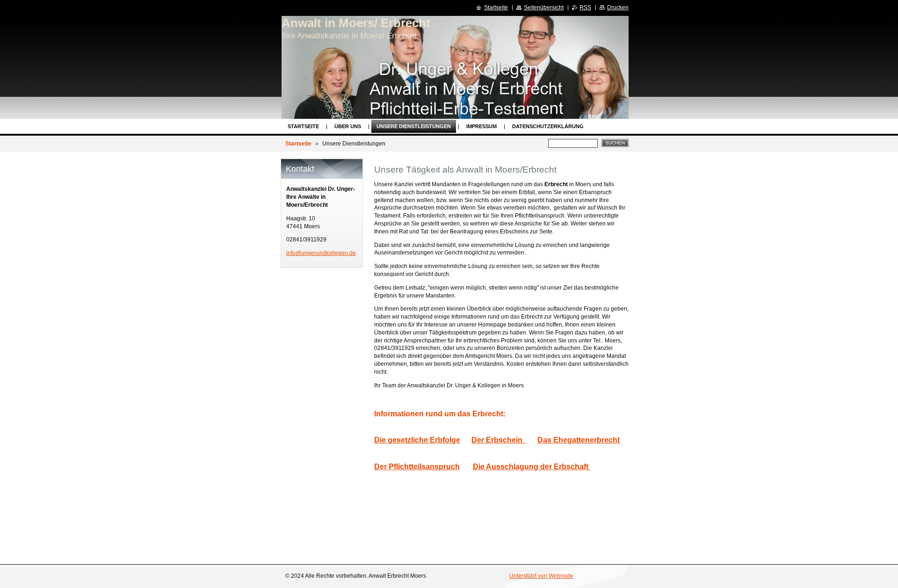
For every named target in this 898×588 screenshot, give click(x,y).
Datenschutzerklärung (548, 126)
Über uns (347, 126)
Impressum (481, 126)
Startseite (303, 126)
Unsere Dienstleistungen (414, 126)
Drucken (618, 7)
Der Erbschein (498, 440)
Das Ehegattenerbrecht (578, 440)
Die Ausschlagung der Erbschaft (531, 466)
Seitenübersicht (544, 7)
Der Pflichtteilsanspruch (417, 466)
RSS (585, 7)
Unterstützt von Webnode (541, 576)
